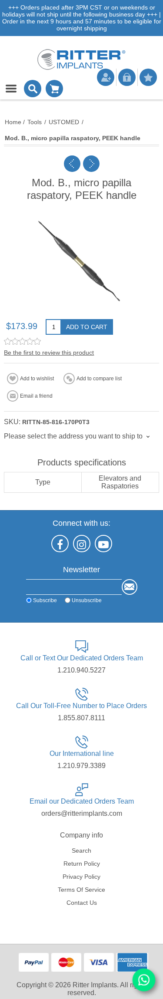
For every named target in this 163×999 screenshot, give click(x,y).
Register (105, 77)
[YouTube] (103, 543)
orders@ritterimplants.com (81, 813)
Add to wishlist (37, 379)
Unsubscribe (87, 600)
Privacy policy (81, 876)
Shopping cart (54, 88)
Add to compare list (99, 379)
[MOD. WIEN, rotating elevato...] (91, 163)
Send (129, 587)
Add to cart (86, 326)
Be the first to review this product (49, 352)
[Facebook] (60, 543)
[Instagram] (81, 543)
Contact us (82, 902)
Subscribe (45, 600)
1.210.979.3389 (81, 765)
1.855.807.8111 (81, 718)
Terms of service (81, 889)
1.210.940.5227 (81, 670)
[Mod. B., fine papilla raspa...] (72, 163)
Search (81, 850)
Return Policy (81, 863)
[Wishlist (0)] (148, 77)
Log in (127, 77)
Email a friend (36, 396)
